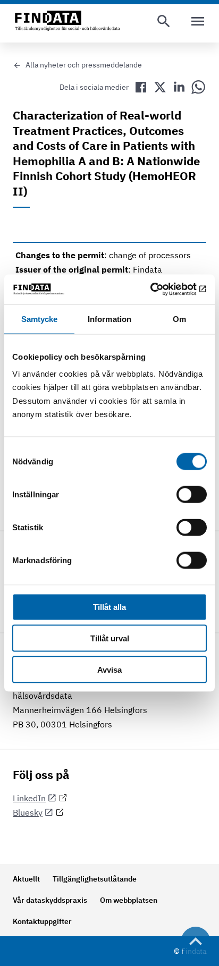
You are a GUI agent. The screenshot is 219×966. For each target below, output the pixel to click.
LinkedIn (29, 798)
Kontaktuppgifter (42, 921)
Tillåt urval (109, 638)
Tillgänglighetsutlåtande (95, 879)
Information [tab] (109, 318)
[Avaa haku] (163, 21)
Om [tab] (179, 318)
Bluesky (28, 812)
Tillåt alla (109, 607)
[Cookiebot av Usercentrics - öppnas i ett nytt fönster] (160, 289)
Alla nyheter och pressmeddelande (84, 65)
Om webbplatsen (128, 900)
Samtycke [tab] (39, 318)
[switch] (191, 494)
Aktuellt (26, 879)
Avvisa (109, 669)
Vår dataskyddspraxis (50, 900)
